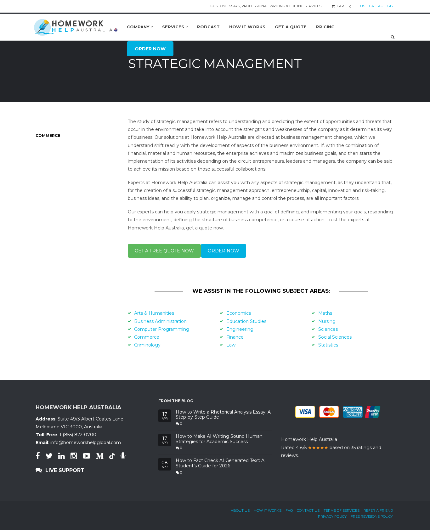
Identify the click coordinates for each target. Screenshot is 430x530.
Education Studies (246, 321)
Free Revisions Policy (372, 516)
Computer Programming (161, 329)
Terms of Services (341, 510)
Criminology (147, 345)
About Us (240, 510)
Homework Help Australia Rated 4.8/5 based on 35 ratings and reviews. (331, 447)
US (362, 6)
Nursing (327, 321)
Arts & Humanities (154, 313)
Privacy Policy (332, 516)
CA (371, 6)
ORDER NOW (223, 251)
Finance (235, 337)
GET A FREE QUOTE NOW (164, 251)
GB (390, 6)
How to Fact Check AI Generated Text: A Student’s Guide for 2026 (220, 463)
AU (380, 6)
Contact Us (308, 510)
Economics (238, 313)
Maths (325, 313)
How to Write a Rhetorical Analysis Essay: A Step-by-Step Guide (223, 414)
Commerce (146, 337)
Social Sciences (335, 337)
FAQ (289, 510)
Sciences (328, 329)
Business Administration (160, 321)
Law (230, 345)
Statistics (328, 345)
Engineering (239, 329)
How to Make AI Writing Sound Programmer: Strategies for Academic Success (219, 439)
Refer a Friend (378, 510)
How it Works (267, 510)
